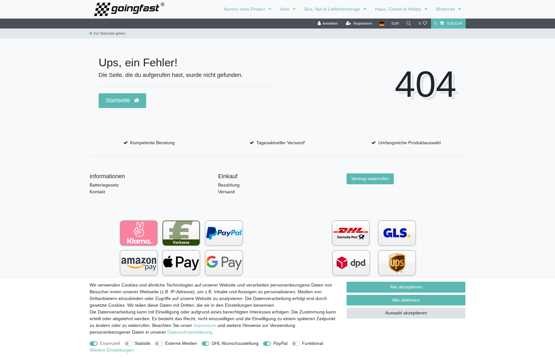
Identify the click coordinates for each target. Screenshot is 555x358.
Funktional (312, 343)
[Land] (382, 24)
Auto (285, 9)
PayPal (280, 343)
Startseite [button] (119, 100)
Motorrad (446, 9)
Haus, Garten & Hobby (398, 9)
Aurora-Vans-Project (245, 9)
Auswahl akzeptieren (406, 312)
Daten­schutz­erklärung (189, 332)
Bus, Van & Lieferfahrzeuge (332, 9)
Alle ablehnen (406, 300)
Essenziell (110, 343)
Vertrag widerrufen (370, 178)
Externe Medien (181, 343)
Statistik (142, 343)
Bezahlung (229, 184)
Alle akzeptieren (406, 286)
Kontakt (97, 191)
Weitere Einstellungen (112, 350)
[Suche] (408, 24)
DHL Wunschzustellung (235, 343)
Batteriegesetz (104, 184)
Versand (226, 191)
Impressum (204, 325)
